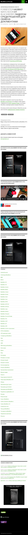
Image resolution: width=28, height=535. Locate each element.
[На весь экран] (25, 199)
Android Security (4, 272)
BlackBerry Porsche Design (6, 316)
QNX (2, 343)
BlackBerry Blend (4, 289)
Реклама (2, 394)
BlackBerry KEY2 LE (5, 304)
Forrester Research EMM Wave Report (14, 69)
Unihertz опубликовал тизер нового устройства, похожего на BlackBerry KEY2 (14, 466)
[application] (14, 192)
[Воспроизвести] (2, 199)
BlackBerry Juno (4, 299)
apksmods (3, 480)
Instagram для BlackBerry (6, 335)
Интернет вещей (4, 360)
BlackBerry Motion (4, 311)
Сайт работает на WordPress (6, 533)
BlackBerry (4, 114)
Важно (2, 350)
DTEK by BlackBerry (5, 330)
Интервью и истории (5, 357)
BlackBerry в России (6, 1)
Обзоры (2, 382)
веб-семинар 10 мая (14, 103)
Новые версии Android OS (6, 377)
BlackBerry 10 (4, 282)
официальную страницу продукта (16, 109)
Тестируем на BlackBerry (6, 411)
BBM (2, 277)
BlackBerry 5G (4, 284)
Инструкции (3, 355)
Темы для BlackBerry (5, 408)
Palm (2, 338)
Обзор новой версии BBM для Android (17, 480)
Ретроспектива (4, 396)
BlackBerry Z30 (4, 326)
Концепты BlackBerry (5, 367)
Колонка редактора (5, 365)
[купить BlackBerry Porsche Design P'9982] (14, 495)
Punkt (2, 340)
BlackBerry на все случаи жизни (7, 328)
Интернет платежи (5, 362)
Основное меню (26, 1)
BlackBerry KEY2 (4, 301)
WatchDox (10, 114)
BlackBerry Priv (4, 318)
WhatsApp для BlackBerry (6, 345)
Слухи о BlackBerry (5, 399)
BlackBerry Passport (5, 313)
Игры (2, 352)
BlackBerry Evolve (4, 294)
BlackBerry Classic (4, 291)
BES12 (2, 279)
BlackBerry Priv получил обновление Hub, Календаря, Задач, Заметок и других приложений (13, 127)
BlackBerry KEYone (5, 306)
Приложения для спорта (6, 384)
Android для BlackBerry (6, 274)
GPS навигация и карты (6, 333)
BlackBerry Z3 (4, 323)
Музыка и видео (4, 372)
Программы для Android (6, 386)
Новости (17, 7)
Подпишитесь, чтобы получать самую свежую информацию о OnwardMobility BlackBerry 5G (13, 474)
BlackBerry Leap (4, 309)
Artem (11, 24)
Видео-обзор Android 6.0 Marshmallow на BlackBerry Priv (14, 121)
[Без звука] (23, 199)
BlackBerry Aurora (4, 287)
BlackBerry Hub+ (4, 296)
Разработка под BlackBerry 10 (7, 391)
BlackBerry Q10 (4, 321)
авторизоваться (5, 139)
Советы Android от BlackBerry (7, 401)
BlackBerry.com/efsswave (6, 101)
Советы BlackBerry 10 (5, 403)
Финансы (3, 416)
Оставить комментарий (20, 24)
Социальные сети (4, 406)
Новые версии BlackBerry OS (7, 379)
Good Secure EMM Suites (16, 61)
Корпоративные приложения (7, 7)
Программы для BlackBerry (7, 389)
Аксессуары (3, 347)
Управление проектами (6, 413)
